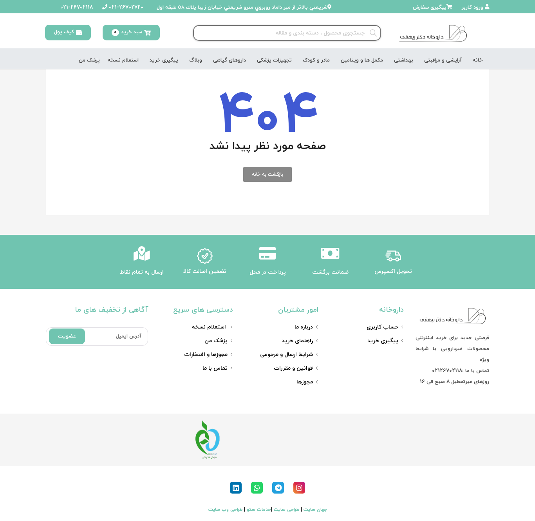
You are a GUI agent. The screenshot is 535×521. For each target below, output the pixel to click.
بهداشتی (403, 60)
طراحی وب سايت (225, 509)
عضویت (67, 336)
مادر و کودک (316, 60)
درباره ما (304, 327)
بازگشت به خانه (267, 174)
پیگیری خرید (164, 60)
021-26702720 (125, 7)
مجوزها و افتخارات (206, 354)
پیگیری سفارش (429, 7)
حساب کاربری (382, 327)
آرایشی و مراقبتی (443, 60)
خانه (478, 60)
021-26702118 (76, 7)
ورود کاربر (473, 7)
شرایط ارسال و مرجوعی (286, 354)
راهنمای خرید (297, 341)
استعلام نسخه (123, 60)
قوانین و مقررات (293, 368)
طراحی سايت (286, 509)
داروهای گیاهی (229, 60)
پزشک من (89, 60)
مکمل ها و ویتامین (362, 60)
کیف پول (64, 32)
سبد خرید (128, 32)
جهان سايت (315, 509)
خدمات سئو (259, 509)
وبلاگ (195, 60)
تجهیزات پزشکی (274, 60)
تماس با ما (215, 368)
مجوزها (304, 382)
